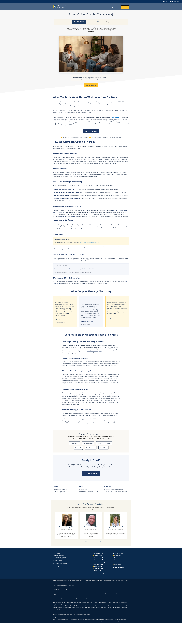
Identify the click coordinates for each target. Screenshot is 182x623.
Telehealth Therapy (99, 564)
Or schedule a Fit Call (94, 21)
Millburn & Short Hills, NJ (104, 443)
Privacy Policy (84, 582)
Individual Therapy (98, 568)
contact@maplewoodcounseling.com (89, 491)
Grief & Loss (117, 562)
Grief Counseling (98, 570)
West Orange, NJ (90, 448)
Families (93, 7)
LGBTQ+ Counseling (99, 573)
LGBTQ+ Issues (117, 564)
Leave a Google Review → (59, 566)
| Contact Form (169, 1)
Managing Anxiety (118, 557)
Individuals (85, 7)
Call (164, 1)
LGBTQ (100, 7)
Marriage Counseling (99, 557)
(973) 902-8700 (83, 489)
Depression (117, 560)
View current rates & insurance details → (90, 242)
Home (72, 7)
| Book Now (176, 1)
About (116, 7)
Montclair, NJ (103, 448)
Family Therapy (98, 566)
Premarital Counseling (99, 562)
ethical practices (73, 582)
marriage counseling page (94, 351)
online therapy (115, 117)
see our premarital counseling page (69, 216)
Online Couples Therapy (100, 560)
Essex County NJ (56, 563)
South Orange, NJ (88, 443)
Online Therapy (109, 7)
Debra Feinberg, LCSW (104, 593)
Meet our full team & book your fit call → (91, 542)
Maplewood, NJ (74, 443)
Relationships (117, 555)
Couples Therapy (98, 555)
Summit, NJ (78, 448)
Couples (78, 7)
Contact (125, 7)
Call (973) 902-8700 (79, 22)
